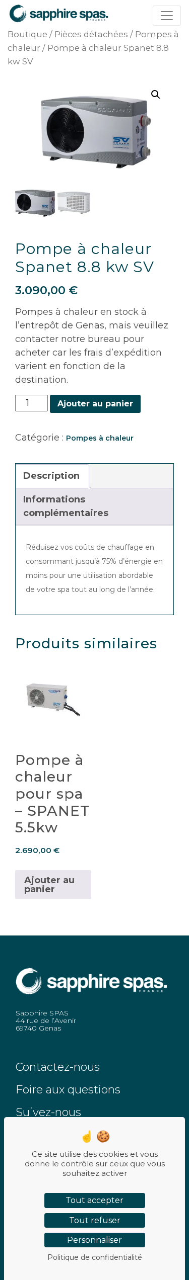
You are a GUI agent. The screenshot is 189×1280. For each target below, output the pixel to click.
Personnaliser (94, 1240)
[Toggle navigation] (167, 16)
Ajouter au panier (95, 403)
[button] (156, 95)
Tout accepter (94, 1200)
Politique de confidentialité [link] (94, 1257)
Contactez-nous (58, 1067)
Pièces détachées (91, 34)
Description (51, 475)
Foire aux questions (68, 1089)
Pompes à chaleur (100, 438)
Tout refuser (94, 1220)
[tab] (51, 476)
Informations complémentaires (65, 506)
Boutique (27, 34)
